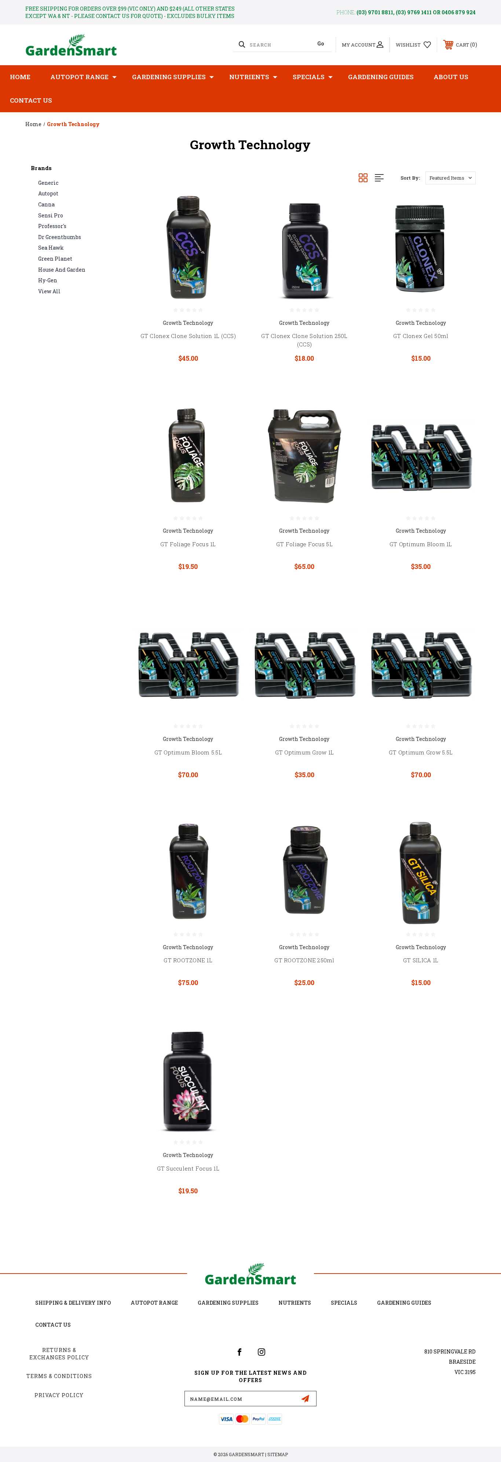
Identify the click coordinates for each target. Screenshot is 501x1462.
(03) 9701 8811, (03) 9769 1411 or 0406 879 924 (416, 12)
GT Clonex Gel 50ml (421, 335)
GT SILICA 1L (420, 960)
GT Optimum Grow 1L (304, 752)
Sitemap (277, 1454)
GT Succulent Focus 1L (188, 1168)
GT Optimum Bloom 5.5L (188, 752)
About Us (451, 77)
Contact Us (31, 100)
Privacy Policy (59, 1395)
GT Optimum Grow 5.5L (421, 752)
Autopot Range (154, 1302)
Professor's (52, 226)
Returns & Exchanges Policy (59, 1354)
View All (49, 291)
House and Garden (61, 269)
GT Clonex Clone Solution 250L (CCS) (304, 340)
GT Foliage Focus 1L (188, 544)
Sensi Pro (50, 215)
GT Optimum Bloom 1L (421, 544)
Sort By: (410, 178)
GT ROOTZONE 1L (188, 960)
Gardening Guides (381, 77)
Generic (48, 182)
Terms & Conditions (59, 1376)
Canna (46, 204)
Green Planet (55, 258)
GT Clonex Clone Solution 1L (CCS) (188, 335)
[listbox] (450, 178)
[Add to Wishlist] (227, 227)
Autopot (48, 193)
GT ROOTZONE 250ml (304, 960)
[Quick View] (227, 208)
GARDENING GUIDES (404, 1302)
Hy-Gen (47, 280)
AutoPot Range (79, 77)
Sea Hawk (51, 247)
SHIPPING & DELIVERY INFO (73, 1302)
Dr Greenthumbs (59, 237)
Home (20, 77)
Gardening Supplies (169, 77)
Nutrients (249, 77)
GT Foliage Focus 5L (304, 544)
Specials (309, 77)
